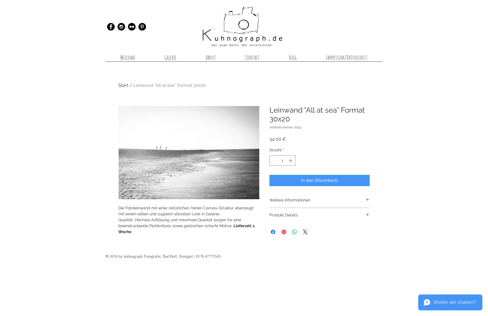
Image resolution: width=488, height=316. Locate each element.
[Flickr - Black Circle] (132, 27)
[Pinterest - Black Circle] (142, 27)
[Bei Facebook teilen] (273, 232)
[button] (170, 59)
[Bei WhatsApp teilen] (294, 232)
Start (123, 85)
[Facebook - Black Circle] (111, 27)
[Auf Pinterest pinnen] (283, 232)
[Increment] (291, 160)
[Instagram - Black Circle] (121, 27)
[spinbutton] (282, 160)
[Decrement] (273, 160)
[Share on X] (305, 232)
